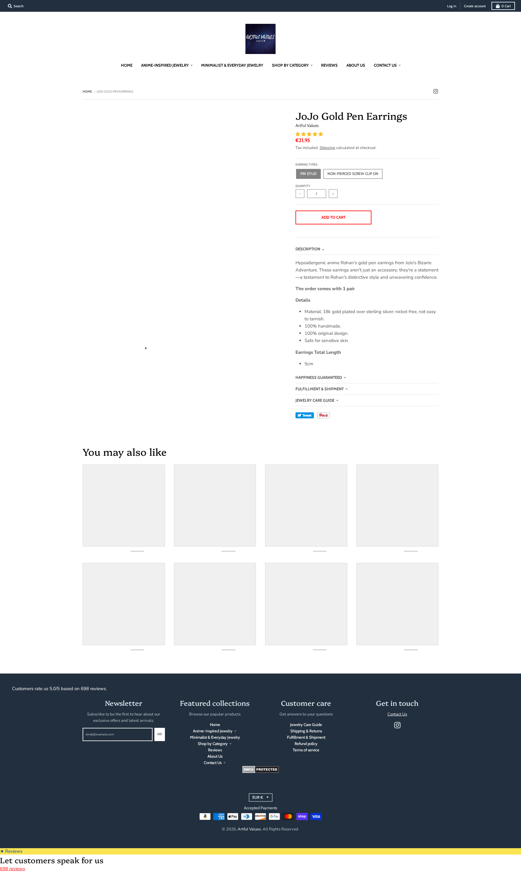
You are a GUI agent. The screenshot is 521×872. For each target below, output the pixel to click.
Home (87, 92)
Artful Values (307, 125)
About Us (215, 756)
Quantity (302, 186)
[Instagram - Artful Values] (435, 91)
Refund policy (306, 743)
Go (159, 734)
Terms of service (306, 749)
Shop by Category (213, 743)
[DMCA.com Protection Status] (260, 772)
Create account (475, 6)
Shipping (327, 148)
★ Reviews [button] (11, 851)
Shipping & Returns (306, 730)
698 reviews (12, 869)
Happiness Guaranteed (318, 377)
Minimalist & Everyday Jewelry (215, 737)
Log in (451, 6)
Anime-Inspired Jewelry (212, 730)
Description (307, 248)
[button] (309, 134)
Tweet (304, 415)
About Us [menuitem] (355, 65)
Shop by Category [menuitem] (290, 65)
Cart (506, 6)
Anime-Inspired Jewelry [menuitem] (165, 65)
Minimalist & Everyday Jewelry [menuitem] (232, 65)
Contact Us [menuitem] (385, 65)
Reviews (215, 749)
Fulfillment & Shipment (319, 388)
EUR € (257, 797)
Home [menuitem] (126, 65)
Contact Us (213, 762)
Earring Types (306, 164)
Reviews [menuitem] (329, 65)
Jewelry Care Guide (314, 400)
